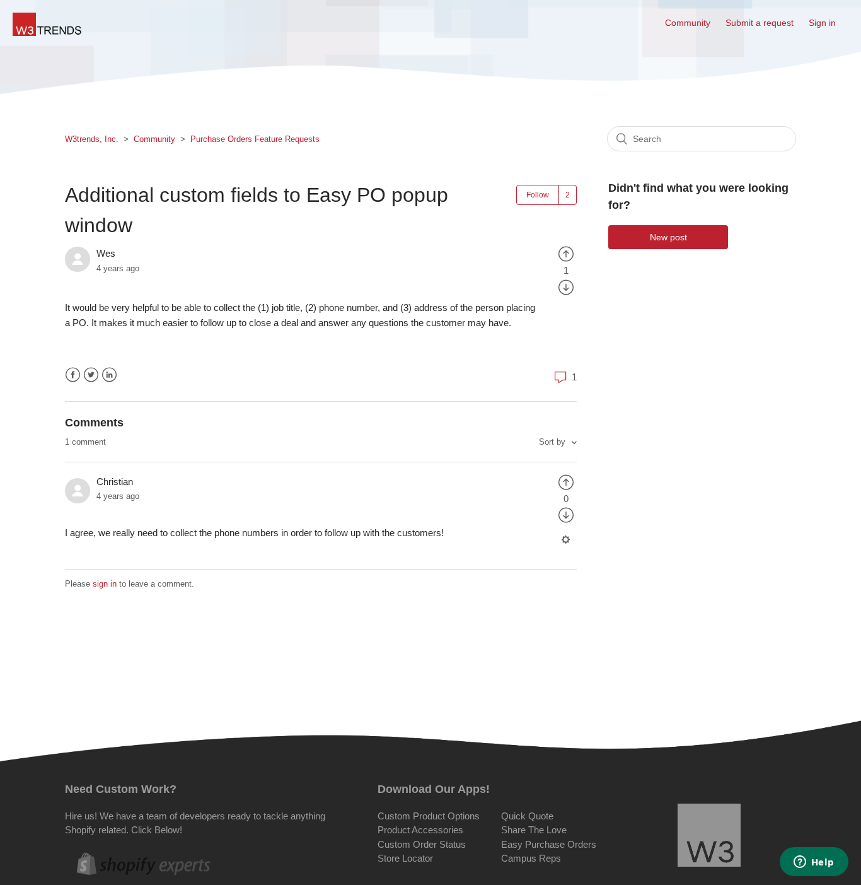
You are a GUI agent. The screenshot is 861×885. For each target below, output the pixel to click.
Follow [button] (537, 194)
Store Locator (405, 858)
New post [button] (668, 237)
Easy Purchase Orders (548, 844)
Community (687, 23)
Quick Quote (527, 816)
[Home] (48, 32)
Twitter (91, 375)
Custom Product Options (429, 816)
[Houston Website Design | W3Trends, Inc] (709, 837)
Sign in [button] (822, 23)
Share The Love (534, 829)
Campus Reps (531, 858)
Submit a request (759, 23)
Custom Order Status (422, 844)
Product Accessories (420, 829)
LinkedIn (109, 375)
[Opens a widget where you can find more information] (813, 863)
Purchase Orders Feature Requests (255, 139)
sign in (105, 584)
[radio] (566, 253)
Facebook (73, 375)
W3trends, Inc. (91, 139)
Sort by (553, 442)
